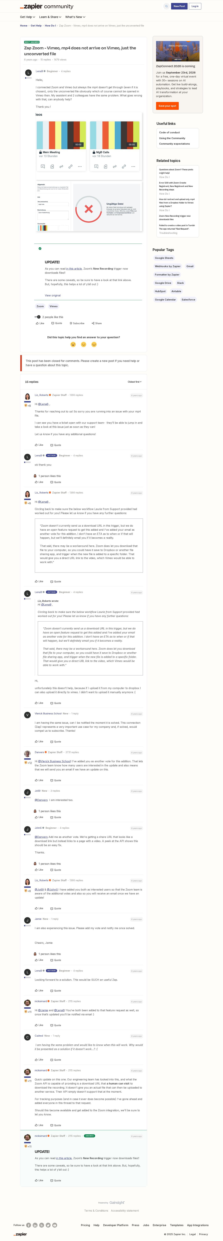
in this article (74, 268)
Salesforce (188, 299)
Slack (180, 282)
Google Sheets (164, 257)
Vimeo (54, 306)
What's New (73, 17)
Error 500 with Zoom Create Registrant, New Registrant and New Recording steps (176, 186)
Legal (192, 1234)
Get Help (26, 17)
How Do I (50, 25)
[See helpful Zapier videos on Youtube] (54, 1225)
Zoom (40, 306)
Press (135, 1225)
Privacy (203, 1234)
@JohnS (52, 889)
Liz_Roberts (41, 395)
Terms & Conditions (96, 1210)
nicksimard (41, 1001)
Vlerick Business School (48, 713)
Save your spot (167, 105)
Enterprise (159, 1225)
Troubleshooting (168, 232)
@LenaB (43, 404)
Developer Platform (115, 1225)
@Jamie (43, 1010)
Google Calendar (165, 299)
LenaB (39, 71)
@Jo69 (39, 889)
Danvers (39, 752)
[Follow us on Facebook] (28, 1225)
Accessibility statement (125, 1210)
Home (23, 25)
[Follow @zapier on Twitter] (48, 1225)
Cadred (39, 1035)
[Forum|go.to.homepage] (47, 6)
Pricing (85, 1225)
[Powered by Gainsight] (111, 1203)
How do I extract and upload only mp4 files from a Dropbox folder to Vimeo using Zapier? (177, 203)
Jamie (38, 918)
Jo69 (37, 790)
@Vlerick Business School (54, 761)
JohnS (38, 827)
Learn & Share (48, 17)
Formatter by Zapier (167, 274)
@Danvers (41, 800)
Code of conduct (169, 132)
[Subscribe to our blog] (41, 1225)
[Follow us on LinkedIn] (35, 1225)
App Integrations (198, 1225)
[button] (179, 6)
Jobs (146, 1225)
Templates (176, 1225)
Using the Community (172, 138)
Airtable (176, 291)
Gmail (189, 266)
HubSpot (160, 291)
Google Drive (163, 282)
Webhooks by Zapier (168, 266)
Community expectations (174, 143)
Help (96, 1225)
